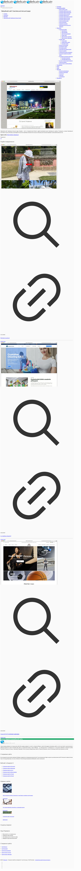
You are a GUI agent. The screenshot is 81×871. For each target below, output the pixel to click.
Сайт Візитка (4, 846)
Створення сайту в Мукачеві (9, 768)
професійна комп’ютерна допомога (42, 859)
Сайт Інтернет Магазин (7, 854)
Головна (5, 13)
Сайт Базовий (5, 848)
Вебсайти (6, 16)
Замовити (2, 5)
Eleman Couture (5, 338)
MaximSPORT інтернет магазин (9, 734)
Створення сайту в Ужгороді (9, 766)
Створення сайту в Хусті (8, 770)
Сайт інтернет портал (6, 852)
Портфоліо (6, 15)
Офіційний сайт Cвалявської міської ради (12, 18)
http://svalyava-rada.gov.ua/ (13, 134)
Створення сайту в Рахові (8, 775)
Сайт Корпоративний (6, 850)
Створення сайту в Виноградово (10, 772)
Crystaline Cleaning (5, 536)
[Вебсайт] (26, 3)
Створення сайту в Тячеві (8, 774)
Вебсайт (5, 859)
